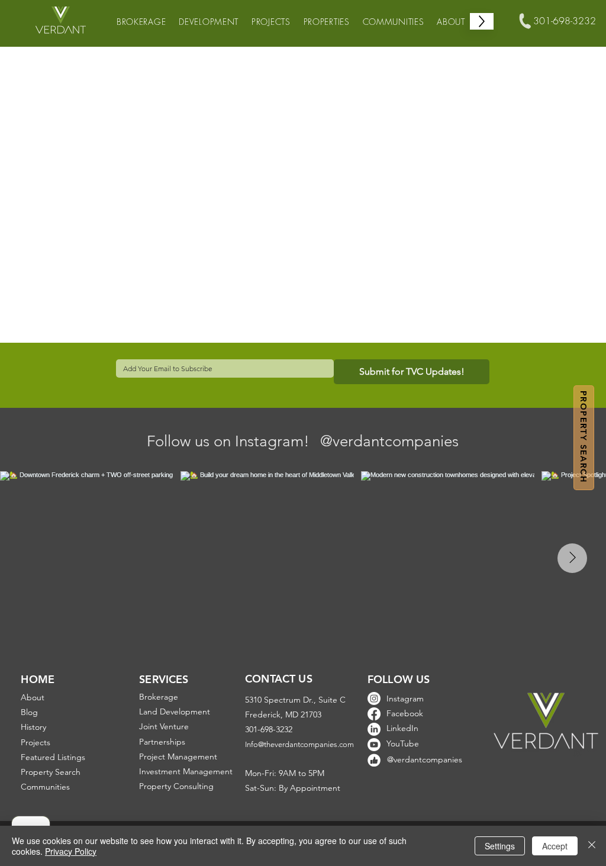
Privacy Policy (70, 851)
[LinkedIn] (374, 729)
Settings (500, 846)
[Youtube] (374, 744)
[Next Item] (572, 558)
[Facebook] (374, 713)
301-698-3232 (564, 20)
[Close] (592, 846)
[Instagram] (374, 698)
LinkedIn (402, 728)
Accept (555, 846)
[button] (583, 437)
